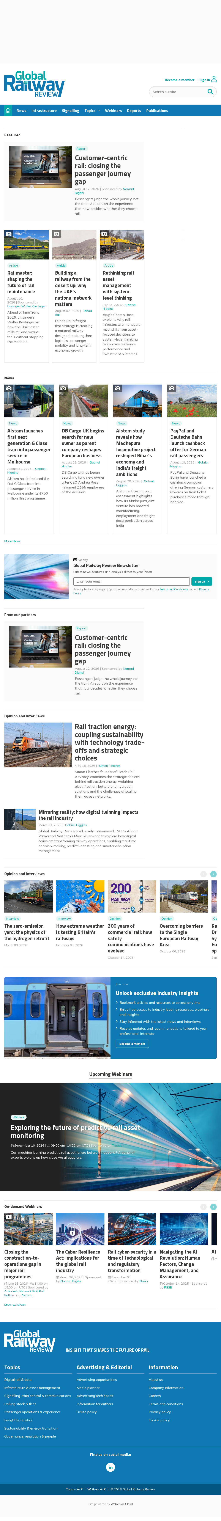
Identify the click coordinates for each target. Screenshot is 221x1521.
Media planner (88, 1388)
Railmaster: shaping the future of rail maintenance (21, 282)
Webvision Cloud (122, 1504)
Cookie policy (159, 1420)
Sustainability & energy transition (30, 1428)
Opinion (115, 919)
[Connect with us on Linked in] (110, 1467)
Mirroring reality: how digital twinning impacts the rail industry (89, 815)
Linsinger (13, 306)
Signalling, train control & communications (37, 1396)
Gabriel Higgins (76, 825)
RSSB (168, 1287)
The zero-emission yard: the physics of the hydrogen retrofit (26, 932)
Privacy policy (160, 1412)
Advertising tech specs (95, 1396)
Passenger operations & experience (32, 1412)
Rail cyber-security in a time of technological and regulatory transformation (132, 1261)
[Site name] (34, 95)
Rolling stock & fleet (20, 1404)
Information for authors (95, 1404)
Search (210, 90)
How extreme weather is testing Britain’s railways (80, 932)
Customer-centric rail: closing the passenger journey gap (103, 169)
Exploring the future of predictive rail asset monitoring (75, 1131)
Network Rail (28, 1291)
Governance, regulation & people (30, 1436)
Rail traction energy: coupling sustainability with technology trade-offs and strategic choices (109, 742)
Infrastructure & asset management (32, 1388)
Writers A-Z (96, 1489)
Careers (155, 1396)
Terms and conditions (166, 1404)
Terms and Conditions (174, 589)
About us (156, 1379)
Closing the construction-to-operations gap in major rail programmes (22, 1264)
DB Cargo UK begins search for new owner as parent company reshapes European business (83, 443)
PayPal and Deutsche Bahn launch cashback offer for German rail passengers (188, 443)
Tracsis (117, 1145)
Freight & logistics (18, 1420)
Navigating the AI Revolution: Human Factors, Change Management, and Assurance (180, 1264)
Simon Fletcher (109, 766)
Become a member (179, 79)
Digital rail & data (18, 1379)
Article (13, 265)
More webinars (15, 1305)
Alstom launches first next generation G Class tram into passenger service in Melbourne (29, 446)
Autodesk (11, 1291)
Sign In (204, 79)
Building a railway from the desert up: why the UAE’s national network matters (73, 288)
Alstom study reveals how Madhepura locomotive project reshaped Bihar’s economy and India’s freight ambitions (136, 452)
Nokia (144, 1281)
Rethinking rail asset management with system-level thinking (118, 285)
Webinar (19, 1117)
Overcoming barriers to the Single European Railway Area (181, 935)
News (13, 423)
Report (81, 149)
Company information (166, 1388)
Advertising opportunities (97, 1379)
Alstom (26, 1295)
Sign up (200, 581)
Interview (12, 919)
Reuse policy (87, 1412)
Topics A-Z (74, 1489)
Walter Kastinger (33, 306)
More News (12, 541)
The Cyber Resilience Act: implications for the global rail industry (78, 1261)
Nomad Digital (71, 1281)
